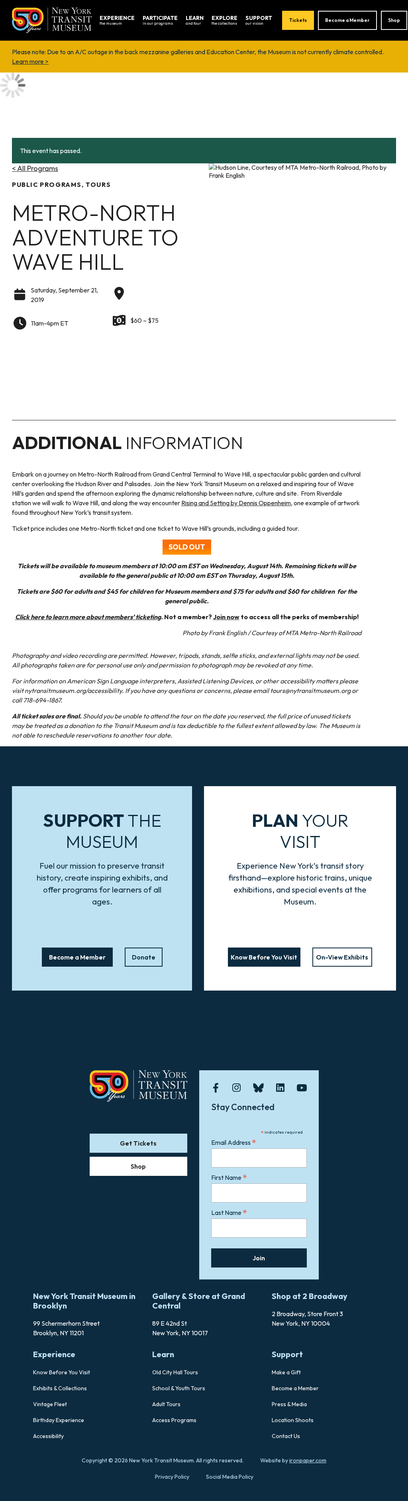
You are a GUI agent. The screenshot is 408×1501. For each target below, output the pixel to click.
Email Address (234, 1142)
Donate (143, 957)
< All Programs (35, 168)
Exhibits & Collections (60, 1388)
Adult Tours (166, 1404)
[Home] (52, 20)
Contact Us (286, 1436)
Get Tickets (138, 1143)
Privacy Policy (172, 1476)
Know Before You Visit (264, 957)
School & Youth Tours (178, 1388)
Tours (98, 184)
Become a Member (347, 20)
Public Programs (47, 184)
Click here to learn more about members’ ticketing (88, 617)
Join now (226, 617)
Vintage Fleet (50, 1404)
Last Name (229, 1212)
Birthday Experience (58, 1420)
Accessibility (48, 1436)
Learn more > (30, 61)
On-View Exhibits (342, 957)
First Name (229, 1177)
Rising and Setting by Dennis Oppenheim (236, 503)
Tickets (298, 20)
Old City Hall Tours (175, 1372)
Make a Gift (286, 1372)
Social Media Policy (229, 1476)
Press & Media (289, 1404)
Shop (394, 20)
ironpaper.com (307, 1460)
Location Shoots (293, 1420)
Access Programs (174, 1420)
